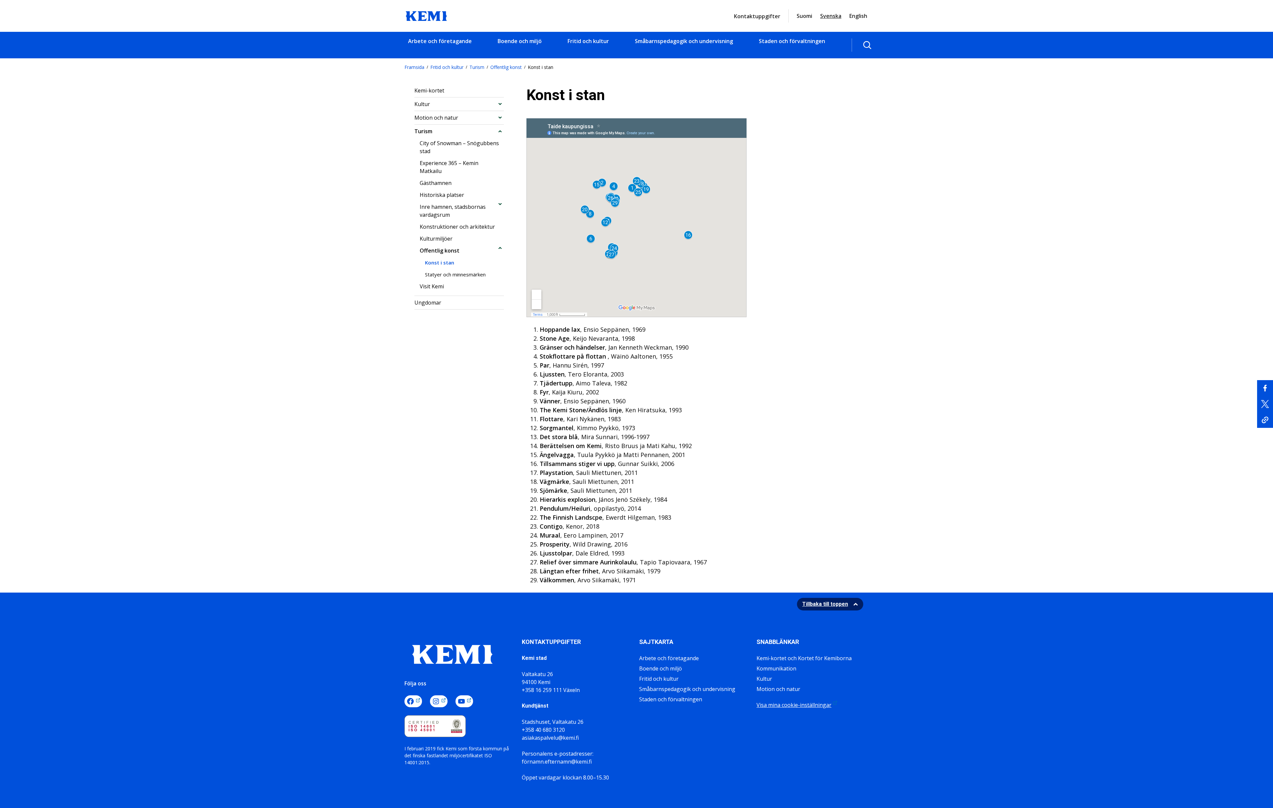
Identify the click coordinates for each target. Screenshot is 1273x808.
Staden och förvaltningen (792, 41)
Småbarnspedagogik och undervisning (684, 41)
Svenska (830, 16)
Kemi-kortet (429, 90)
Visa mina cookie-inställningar (794, 705)
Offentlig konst (506, 67)
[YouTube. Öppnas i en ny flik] (464, 701)
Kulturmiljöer (436, 238)
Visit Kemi (432, 286)
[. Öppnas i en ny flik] (1265, 388)
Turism (476, 67)
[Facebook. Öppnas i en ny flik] (413, 701)
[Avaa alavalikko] (500, 104)
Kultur (422, 104)
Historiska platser (442, 195)
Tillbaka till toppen (825, 604)
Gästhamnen (436, 183)
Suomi (804, 16)
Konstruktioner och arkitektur (457, 226)
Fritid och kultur (588, 41)
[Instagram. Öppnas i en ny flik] (439, 701)
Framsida (414, 67)
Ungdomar (427, 302)
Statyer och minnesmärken (455, 274)
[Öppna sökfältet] (867, 45)
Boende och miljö (520, 41)
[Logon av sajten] (426, 15)
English (858, 16)
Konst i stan (439, 262)
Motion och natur (436, 117)
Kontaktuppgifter (757, 16)
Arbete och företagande (440, 41)
